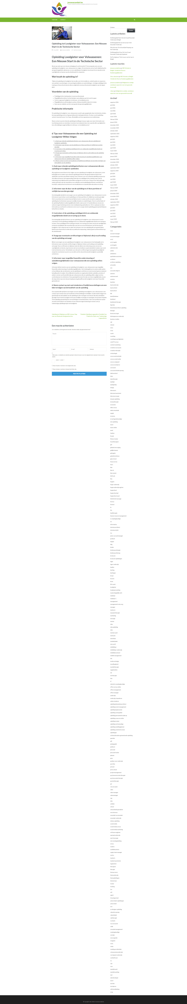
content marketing (115, 345)
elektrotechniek (114, 410)
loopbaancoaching (115, 590)
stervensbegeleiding (115, 841)
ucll (111, 892)
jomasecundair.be (75, 2)
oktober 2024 (114, 165)
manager (112, 607)
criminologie (113, 353)
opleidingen (113, 732)
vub (111, 963)
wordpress (113, 986)
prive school (113, 769)
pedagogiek (113, 744)
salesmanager (114, 795)
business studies (114, 319)
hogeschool (113, 490)
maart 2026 (113, 116)
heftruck (112, 476)
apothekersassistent (116, 256)
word (111, 980)
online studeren (114, 701)
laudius (112, 567)
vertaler (112, 935)
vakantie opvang (114, 912)
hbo (111, 467)
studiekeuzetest (114, 849)
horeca (112, 501)
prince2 (112, 767)
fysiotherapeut (114, 442)
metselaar (113, 638)
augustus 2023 (114, 205)
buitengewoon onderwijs (117, 316)
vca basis (112, 921)
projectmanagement (115, 772)
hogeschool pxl (114, 493)
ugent (112, 895)
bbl (111, 293)
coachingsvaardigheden (116, 339)
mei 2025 (112, 145)
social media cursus (115, 826)
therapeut (113, 866)
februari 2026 (114, 119)
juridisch (112, 538)
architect (112, 259)
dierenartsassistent (115, 393)
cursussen (113, 367)
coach (112, 333)
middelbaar (113, 647)
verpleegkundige (115, 932)
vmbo (111, 946)
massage (112, 618)
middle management (115, 655)
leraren (112, 578)
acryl (111, 239)
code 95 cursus (114, 342)
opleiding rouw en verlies (117, 718)
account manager (115, 233)
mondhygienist (114, 664)
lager (111, 561)
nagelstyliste (113, 670)
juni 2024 (112, 176)
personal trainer (114, 752)
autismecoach (114, 276)
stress (112, 844)
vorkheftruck (114, 958)
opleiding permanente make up (118, 715)
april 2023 (113, 216)
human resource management (118, 516)
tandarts (112, 858)
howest (112, 504)
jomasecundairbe (66, 50)
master (112, 621)
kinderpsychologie (115, 550)
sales (111, 789)
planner (112, 755)
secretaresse (113, 812)
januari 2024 (113, 190)
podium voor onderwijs (116, 761)
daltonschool (113, 373)
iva (111, 533)
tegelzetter (113, 864)
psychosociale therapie (116, 778)
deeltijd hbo (113, 385)
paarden (112, 738)
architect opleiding (115, 262)
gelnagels (113, 453)
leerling (112, 570)
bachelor (112, 282)
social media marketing (116, 829)
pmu (111, 758)
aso (111, 268)
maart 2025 (113, 150)
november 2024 (114, 162)
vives (111, 943)
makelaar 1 (113, 598)
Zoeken (112, 27)
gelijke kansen (114, 450)
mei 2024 (112, 179)
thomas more (114, 872)
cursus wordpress (115, 365)
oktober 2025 (114, 131)
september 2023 (114, 202)
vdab (111, 926)
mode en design (114, 661)
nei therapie (113, 675)
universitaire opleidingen (117, 901)
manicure (112, 610)
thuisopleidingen (114, 878)
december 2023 (114, 193)
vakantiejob (113, 915)
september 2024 (114, 168)
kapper (112, 541)
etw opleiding (114, 422)
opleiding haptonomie (116, 710)
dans (111, 376)
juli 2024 (112, 173)
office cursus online (115, 687)
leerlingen (113, 573)
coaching (112, 336)
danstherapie (114, 379)
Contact (63, 19)
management (114, 601)
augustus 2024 (114, 170)
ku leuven (112, 556)
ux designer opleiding (116, 909)
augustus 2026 (114, 102)
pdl (111, 741)
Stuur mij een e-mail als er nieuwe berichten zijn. (65, 369)
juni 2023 (112, 210)
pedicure (112, 747)
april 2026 (113, 113)
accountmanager (115, 236)
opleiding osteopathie (116, 712)
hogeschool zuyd (115, 496)
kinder (112, 547)
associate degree (115, 270)
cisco (111, 327)
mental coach (114, 633)
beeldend (112, 299)
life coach (112, 584)
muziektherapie (114, 667)
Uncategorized (114, 898)
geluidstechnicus (114, 456)
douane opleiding (115, 399)
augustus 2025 (114, 136)
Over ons (54, 19)
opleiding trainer (114, 721)
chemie (112, 325)
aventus (112, 279)
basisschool (113, 290)
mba (111, 624)
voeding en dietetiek (115, 949)
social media (113, 824)
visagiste (112, 940)
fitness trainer (114, 439)
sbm (111, 801)
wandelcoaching (114, 972)
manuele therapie (115, 613)
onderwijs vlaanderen (116, 698)
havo (111, 464)
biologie (112, 310)
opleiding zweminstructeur (117, 730)
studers (112, 846)
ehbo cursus (113, 407)
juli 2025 (112, 139)
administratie (114, 248)
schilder (112, 804)
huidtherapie (113, 513)
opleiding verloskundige (116, 724)
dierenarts (113, 390)
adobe (112, 250)
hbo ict (112, 470)
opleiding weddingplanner (117, 727)
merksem (112, 635)
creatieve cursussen (115, 347)
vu (111, 960)
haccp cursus (113, 461)
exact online (113, 427)
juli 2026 (112, 105)
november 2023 (114, 196)
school (112, 806)
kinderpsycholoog (115, 553)
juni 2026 (112, 108)
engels (112, 413)
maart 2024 (113, 185)
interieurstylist (114, 530)
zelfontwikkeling (114, 989)
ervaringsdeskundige (116, 419)
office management (115, 690)
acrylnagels (113, 245)
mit (111, 658)
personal (112, 749)
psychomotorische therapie (117, 775)
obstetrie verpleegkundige (117, 684)
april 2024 (113, 182)
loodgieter (113, 587)
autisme (112, 273)
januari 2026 (113, 122)
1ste (111, 231)
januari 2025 (113, 156)
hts (111, 510)
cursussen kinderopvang (117, 370)
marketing (113, 615)
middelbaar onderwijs (116, 650)
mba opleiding (114, 627)
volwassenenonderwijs (116, 952)
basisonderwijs (114, 285)
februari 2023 (114, 222)
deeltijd (112, 382)
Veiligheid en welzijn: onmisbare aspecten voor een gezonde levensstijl (122, 85)
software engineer (115, 832)
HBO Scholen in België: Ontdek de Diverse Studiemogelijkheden (120, 70)
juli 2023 (112, 208)
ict (111, 521)
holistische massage (115, 499)
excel (111, 430)
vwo (111, 966)
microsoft (113, 644)
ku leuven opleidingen (116, 558)
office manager (114, 692)
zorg (111, 992)
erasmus (112, 416)
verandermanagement (116, 929)
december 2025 (114, 125)
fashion (112, 433)
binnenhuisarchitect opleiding (118, 308)
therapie (112, 869)
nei (111, 672)
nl (110, 681)
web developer (114, 978)
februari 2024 (114, 188)
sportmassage (114, 838)
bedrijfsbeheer (114, 296)
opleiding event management (118, 707)
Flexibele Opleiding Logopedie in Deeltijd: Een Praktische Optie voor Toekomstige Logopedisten (93, 316)
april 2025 (113, 148)
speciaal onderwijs (115, 835)
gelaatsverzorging (115, 447)
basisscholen (113, 288)
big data (112, 305)
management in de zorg (116, 604)
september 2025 (114, 133)
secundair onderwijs (115, 818)
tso (111, 889)
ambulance (113, 253)
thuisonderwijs (114, 875)
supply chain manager (116, 852)
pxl (111, 784)
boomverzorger (114, 313)
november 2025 (114, 128)
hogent (112, 481)
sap (111, 798)
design (112, 387)
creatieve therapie (115, 350)
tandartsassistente (115, 861)
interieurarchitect (115, 527)
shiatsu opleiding (115, 821)
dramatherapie (114, 402)
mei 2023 (112, 213)
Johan (112, 91)
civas (111, 330)
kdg (111, 544)
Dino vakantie (114, 76)
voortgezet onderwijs (116, 955)
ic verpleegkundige (115, 519)
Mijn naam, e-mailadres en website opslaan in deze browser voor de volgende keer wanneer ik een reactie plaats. (78, 355)
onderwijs (113, 695)
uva (111, 906)
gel (111, 444)
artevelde (113, 265)
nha (111, 678)
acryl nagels (113, 242)
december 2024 (114, 159)
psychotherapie (114, 781)
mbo (111, 630)
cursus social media (115, 359)
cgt (111, 322)
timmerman (113, 881)
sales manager (114, 792)
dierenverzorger (114, 396)
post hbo (112, 764)
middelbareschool (115, 653)
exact (111, 424)
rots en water (114, 787)
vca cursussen (114, 923)
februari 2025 (114, 153)
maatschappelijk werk (116, 593)
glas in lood (113, 459)
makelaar (112, 595)
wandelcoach (113, 969)
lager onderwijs (114, 564)
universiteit (113, 903)
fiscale (112, 436)
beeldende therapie (115, 302)
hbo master (113, 473)
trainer (112, 883)
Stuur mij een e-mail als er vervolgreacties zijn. (64, 365)
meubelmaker (114, 641)
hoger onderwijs (114, 484)
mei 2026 (112, 111)
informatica (113, 524)
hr (110, 507)
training (112, 886)
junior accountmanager (116, 536)
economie (113, 404)
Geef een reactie (77, 50)
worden (112, 983)
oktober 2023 (114, 199)
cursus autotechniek (115, 356)
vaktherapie (113, 918)
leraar (112, 576)
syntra (112, 855)
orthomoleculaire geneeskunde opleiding (121, 735)
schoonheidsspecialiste (116, 809)
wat (111, 975)
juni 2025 (112, 142)
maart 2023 (113, 219)
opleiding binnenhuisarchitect (118, 704)
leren (111, 581)
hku (111, 479)
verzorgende (113, 938)
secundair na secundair (116, 815)
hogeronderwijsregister (116, 487)
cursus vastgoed (114, 362)
